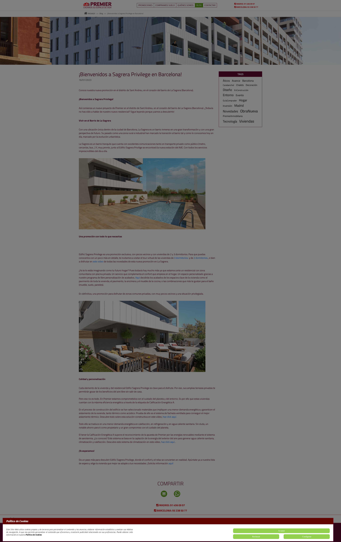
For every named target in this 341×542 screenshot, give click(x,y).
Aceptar (281, 531)
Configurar (306, 536)
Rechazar (256, 536)
